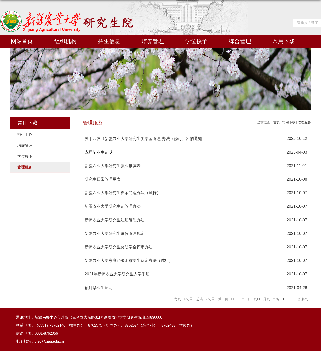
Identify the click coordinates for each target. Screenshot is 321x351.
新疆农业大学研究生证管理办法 (113, 206)
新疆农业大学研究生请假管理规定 (115, 233)
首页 (276, 122)
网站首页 (22, 41)
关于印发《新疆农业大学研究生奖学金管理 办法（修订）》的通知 (143, 138)
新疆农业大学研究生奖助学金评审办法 (119, 247)
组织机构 (65, 41)
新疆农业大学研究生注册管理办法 (115, 220)
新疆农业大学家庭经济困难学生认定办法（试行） (129, 260)
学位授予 (196, 41)
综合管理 (240, 41)
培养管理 (153, 41)
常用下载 (284, 41)
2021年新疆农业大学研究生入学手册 (117, 274)
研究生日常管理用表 (103, 179)
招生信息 (109, 41)
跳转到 (303, 299)
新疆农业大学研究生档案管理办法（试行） (123, 193)
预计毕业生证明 (99, 288)
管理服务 (304, 122)
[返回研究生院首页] (66, 12)
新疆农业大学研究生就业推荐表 (113, 166)
